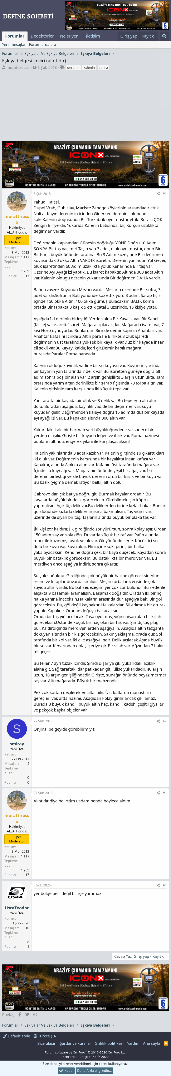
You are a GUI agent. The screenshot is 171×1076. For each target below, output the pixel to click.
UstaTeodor (17, 908)
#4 (165, 885)
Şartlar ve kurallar (75, 1043)
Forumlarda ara (42, 44)
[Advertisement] (85, 102)
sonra (103, 67)
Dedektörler (42, 36)
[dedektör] (117, 15)
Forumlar (14, 36)
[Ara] (164, 36)
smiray (17, 744)
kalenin (89, 67)
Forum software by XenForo (85, 1052)
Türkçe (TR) (47, 1035)
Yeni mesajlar (14, 44)
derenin (73, 67)
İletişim (93, 36)
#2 (165, 721)
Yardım (133, 1043)
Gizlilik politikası (109, 1043)
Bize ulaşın (46, 1043)
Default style (18, 1035)
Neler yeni (69, 36)
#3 (165, 793)
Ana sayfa (151, 1043)
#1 (165, 193)
